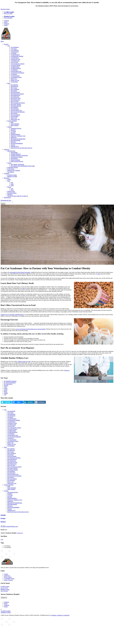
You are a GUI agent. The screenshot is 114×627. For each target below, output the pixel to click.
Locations (6, 173)
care (29, 361)
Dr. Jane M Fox (8, 384)
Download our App (6, 200)
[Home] (6, 40)
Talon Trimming (15, 124)
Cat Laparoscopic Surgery (17, 63)
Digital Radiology (15, 134)
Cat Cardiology (15, 50)
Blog (8, 181)
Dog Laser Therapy (16, 104)
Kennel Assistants (15, 160)
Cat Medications (15, 66)
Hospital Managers (16, 154)
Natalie (6, 393)
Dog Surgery (14, 113)
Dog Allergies (14, 84)
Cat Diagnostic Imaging (17, 56)
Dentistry (13, 133)
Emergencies (7, 197)
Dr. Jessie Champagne (10, 382)
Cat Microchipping (16, 68)
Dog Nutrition (14, 107)
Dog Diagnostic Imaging (17, 93)
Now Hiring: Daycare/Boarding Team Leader (23, 166)
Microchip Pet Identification (18, 139)
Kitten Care (14, 78)
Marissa (6, 385)
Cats (8, 45)
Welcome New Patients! (13, 170)
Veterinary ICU (15, 146)
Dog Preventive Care (16, 110)
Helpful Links (11, 191)
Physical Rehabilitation (17, 143)
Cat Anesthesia (15, 47)
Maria (5, 391)
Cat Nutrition (14, 69)
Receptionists (14, 158)
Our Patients (10, 172)
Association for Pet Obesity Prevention (20, 272)
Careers (9, 163)
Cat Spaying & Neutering (17, 72)
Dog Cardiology (15, 89)
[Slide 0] (1, 525)
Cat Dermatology (15, 54)
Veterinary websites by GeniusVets (60, 615)
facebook (6, 20)
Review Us (4, 597)
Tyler (5, 387)
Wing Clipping (14, 125)
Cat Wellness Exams (16, 77)
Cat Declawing (15, 51)
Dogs (8, 83)
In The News (10, 169)
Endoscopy (14, 137)
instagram (6, 23)
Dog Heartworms (15, 100)
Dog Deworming (15, 92)
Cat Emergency (15, 57)
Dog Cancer (14, 87)
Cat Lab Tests (14, 62)
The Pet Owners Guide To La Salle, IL (17, 196)
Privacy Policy (8, 577)
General (9, 127)
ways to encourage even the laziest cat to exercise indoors (30, 329)
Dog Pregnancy (15, 109)
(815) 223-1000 (8, 13)
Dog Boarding (14, 116)
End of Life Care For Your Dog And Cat (21, 148)
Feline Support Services (17, 161)
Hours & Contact (5, 9)
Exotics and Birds (12, 121)
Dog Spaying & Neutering (18, 112)
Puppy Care (14, 118)
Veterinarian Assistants (17, 157)
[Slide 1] (3, 525)
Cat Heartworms (15, 60)
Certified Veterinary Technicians (19, 155)
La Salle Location (12, 175)
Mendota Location (12, 176)
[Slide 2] (4, 525)
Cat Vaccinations (15, 75)
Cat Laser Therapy (16, 65)
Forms (9, 179)
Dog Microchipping (16, 106)
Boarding (13, 130)
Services (6, 44)
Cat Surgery (14, 74)
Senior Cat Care (15, 80)
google (6, 25)
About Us (6, 149)
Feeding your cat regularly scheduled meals (12, 314)
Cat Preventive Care (16, 71)
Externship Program (12, 167)
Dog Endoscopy (15, 97)
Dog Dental (14, 90)
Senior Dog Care (15, 119)
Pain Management (15, 140)
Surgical (13, 145)
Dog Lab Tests (14, 101)
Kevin (5, 390)
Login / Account (8, 580)
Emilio (6, 388)
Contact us (66, 370)
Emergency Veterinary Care (18, 136)
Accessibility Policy (9, 578)
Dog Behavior (14, 86)
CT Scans (13, 131)
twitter (5, 22)
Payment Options (11, 193)
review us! (20, 533)
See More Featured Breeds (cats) (9, 526)
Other (12, 185)
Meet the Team (11, 151)
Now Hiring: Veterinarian (17, 164)
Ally (5, 394)
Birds (12, 122)
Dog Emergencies (15, 95)
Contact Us (7, 575)
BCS (24, 288)
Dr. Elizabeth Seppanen (10, 381)
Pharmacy (13, 142)
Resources (6, 178)
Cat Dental (13, 53)
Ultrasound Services (16, 128)
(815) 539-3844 (8, 18)
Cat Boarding (14, 81)
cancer (98, 274)
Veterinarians (14, 152)
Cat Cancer (14, 48)
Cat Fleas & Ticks (15, 59)
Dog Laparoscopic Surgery (18, 103)
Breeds (9, 187)
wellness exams (21, 361)
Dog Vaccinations (15, 115)
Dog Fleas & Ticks (16, 98)
